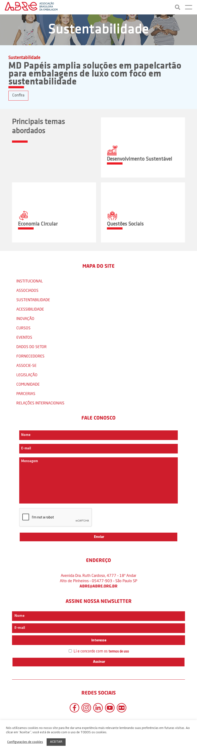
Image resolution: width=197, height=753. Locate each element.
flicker (121, 708)
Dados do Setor (31, 346)
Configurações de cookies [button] (25, 742)
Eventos (24, 337)
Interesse (98, 640)
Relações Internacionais (40, 403)
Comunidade (28, 384)
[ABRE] (31, 7)
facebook (74, 708)
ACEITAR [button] (56, 742)
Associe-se (26, 365)
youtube (110, 708)
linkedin (98, 708)
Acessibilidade (30, 309)
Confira (18, 95)
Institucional (29, 281)
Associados (27, 290)
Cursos (23, 327)
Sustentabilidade (33, 299)
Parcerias (25, 393)
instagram (86, 708)
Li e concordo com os (101, 651)
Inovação (25, 318)
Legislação (26, 374)
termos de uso (119, 651)
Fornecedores (30, 356)
